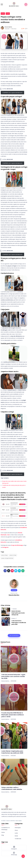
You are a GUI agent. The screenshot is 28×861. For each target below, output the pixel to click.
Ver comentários (14, 635)
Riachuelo (3, 535)
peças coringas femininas (7, 558)
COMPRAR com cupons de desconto (12, 92)
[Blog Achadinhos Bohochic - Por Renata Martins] (14, 4)
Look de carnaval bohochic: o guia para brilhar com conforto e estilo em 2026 (13, 676)
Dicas (2, 13)
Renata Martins (8, 27)
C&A (8, 535)
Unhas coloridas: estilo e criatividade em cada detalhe (11, 788)
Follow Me (14, 590)
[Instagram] (14, 847)
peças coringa (13, 555)
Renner (20, 533)
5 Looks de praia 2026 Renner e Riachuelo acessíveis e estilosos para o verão (12, 715)
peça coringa (4, 555)
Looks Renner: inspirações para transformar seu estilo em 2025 (12, 752)
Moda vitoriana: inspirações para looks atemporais (18, 613)
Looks (7, 13)
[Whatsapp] (14, 853)
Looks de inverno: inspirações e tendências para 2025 (18, 622)
